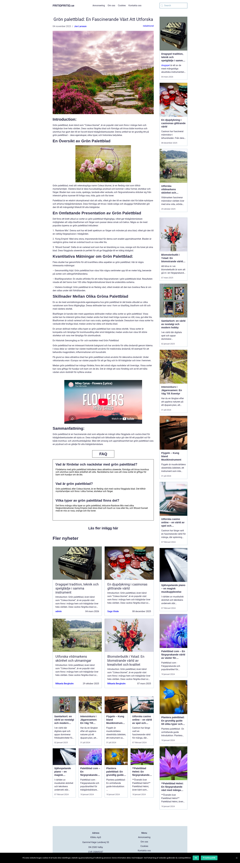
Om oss (111, 5)
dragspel (165, 65)
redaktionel (148, 26)
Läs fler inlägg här (103, 528)
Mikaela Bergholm (64, 683)
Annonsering (98, 5)
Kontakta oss (134, 5)
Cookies (122, 5)
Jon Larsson (80, 26)
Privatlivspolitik (209, 858)
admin (58, 611)
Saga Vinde (113, 611)
